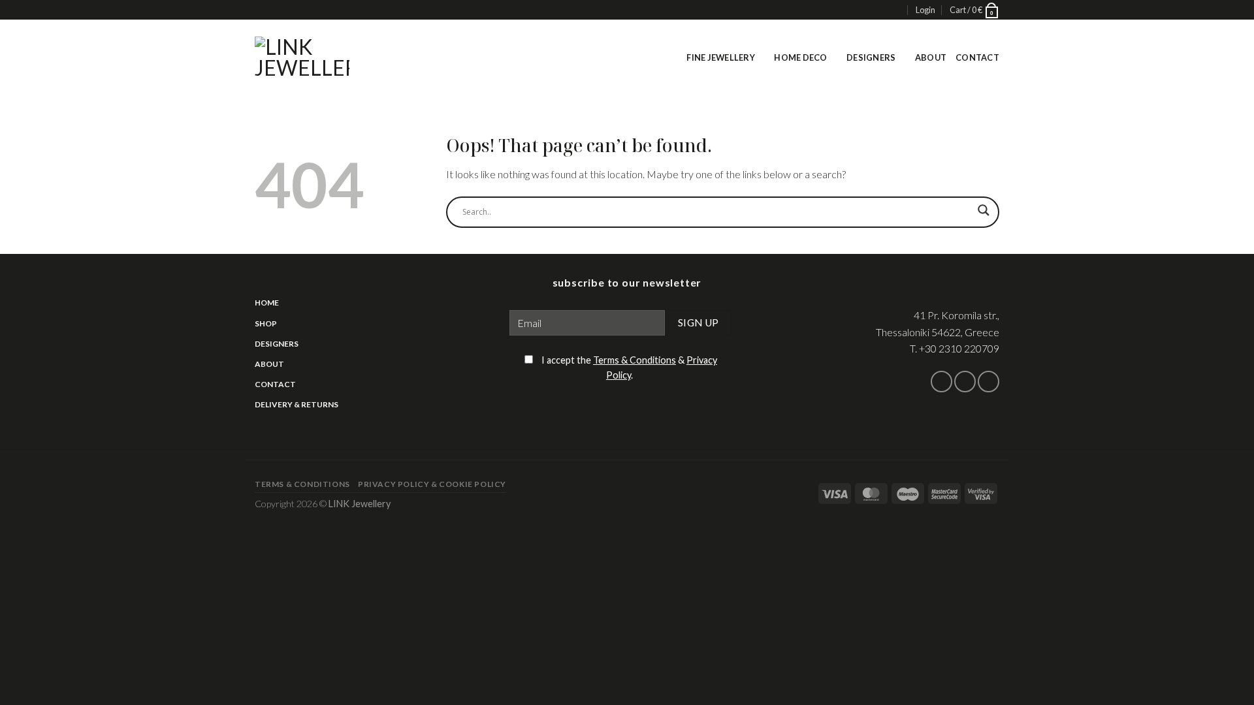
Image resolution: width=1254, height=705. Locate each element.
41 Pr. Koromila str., (956, 315)
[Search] (895, 10)
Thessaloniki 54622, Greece (937, 332)
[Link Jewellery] (302, 57)
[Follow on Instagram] (965, 381)
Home (267, 302)
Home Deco (800, 57)
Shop (266, 323)
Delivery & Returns (296, 404)
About (930, 57)
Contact (977, 57)
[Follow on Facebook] (941, 381)
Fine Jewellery (720, 57)
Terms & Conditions (634, 360)
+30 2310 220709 (959, 348)
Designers (870, 57)
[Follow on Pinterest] (988, 381)
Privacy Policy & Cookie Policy (432, 484)
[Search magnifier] (983, 215)
